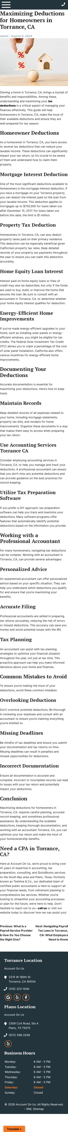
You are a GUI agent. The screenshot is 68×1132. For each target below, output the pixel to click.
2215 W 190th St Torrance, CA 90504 (22, 979)
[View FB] (26, 999)
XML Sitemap (35, 1109)
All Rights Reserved (50, 1104)
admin (4, 36)
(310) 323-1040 (19, 989)
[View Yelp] (17, 999)
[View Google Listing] (8, 999)
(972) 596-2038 (19, 1035)
